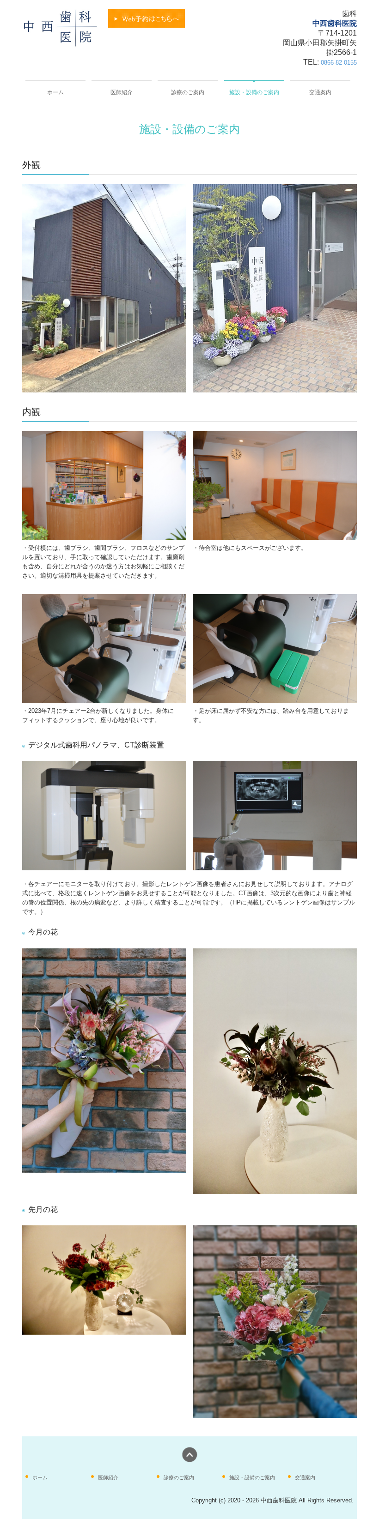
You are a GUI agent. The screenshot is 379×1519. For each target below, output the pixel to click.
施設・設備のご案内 (254, 92)
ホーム (55, 92)
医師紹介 (121, 92)
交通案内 (320, 92)
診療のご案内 (187, 92)
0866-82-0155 (339, 62)
